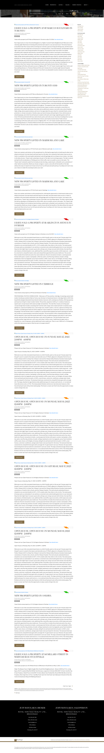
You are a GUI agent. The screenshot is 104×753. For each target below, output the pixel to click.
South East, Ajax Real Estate (31, 689)
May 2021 (80, 58)
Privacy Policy (74, 739)
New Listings (80, 27)
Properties (53, 4)
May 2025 (80, 42)
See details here (58, 39)
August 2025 (80, 39)
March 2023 (80, 47)
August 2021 (80, 53)
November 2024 (81, 45)
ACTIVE (71, 10)
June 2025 (80, 41)
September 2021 (81, 51)
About (85, 4)
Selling (67, 4)
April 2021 (80, 59)
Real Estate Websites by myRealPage (83, 739)
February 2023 (81, 48)
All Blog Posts (80, 26)
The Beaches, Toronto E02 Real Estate (64, 689)
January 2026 (80, 37)
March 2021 (80, 61)
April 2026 (80, 36)
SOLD (75, 10)
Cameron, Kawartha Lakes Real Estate (33, 688)
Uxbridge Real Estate (21, 287)
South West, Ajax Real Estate (40, 689)
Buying (61, 4)
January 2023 (80, 50)
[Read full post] (43, 25)
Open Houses (80, 29)
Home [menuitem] (47, 4)
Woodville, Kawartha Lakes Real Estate (38, 690)
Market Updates (76, 4)
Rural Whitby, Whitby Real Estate (22, 689)
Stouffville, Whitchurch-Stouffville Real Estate (26, 660)
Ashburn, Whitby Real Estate (22, 688)
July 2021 (80, 54)
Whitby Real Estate (29, 690)
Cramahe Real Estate (42, 688)
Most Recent (80, 34)
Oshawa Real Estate (21, 229)
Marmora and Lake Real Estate (23, 144)
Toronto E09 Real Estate (22, 34)
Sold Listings (80, 30)
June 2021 (80, 56)
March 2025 (80, 44)
